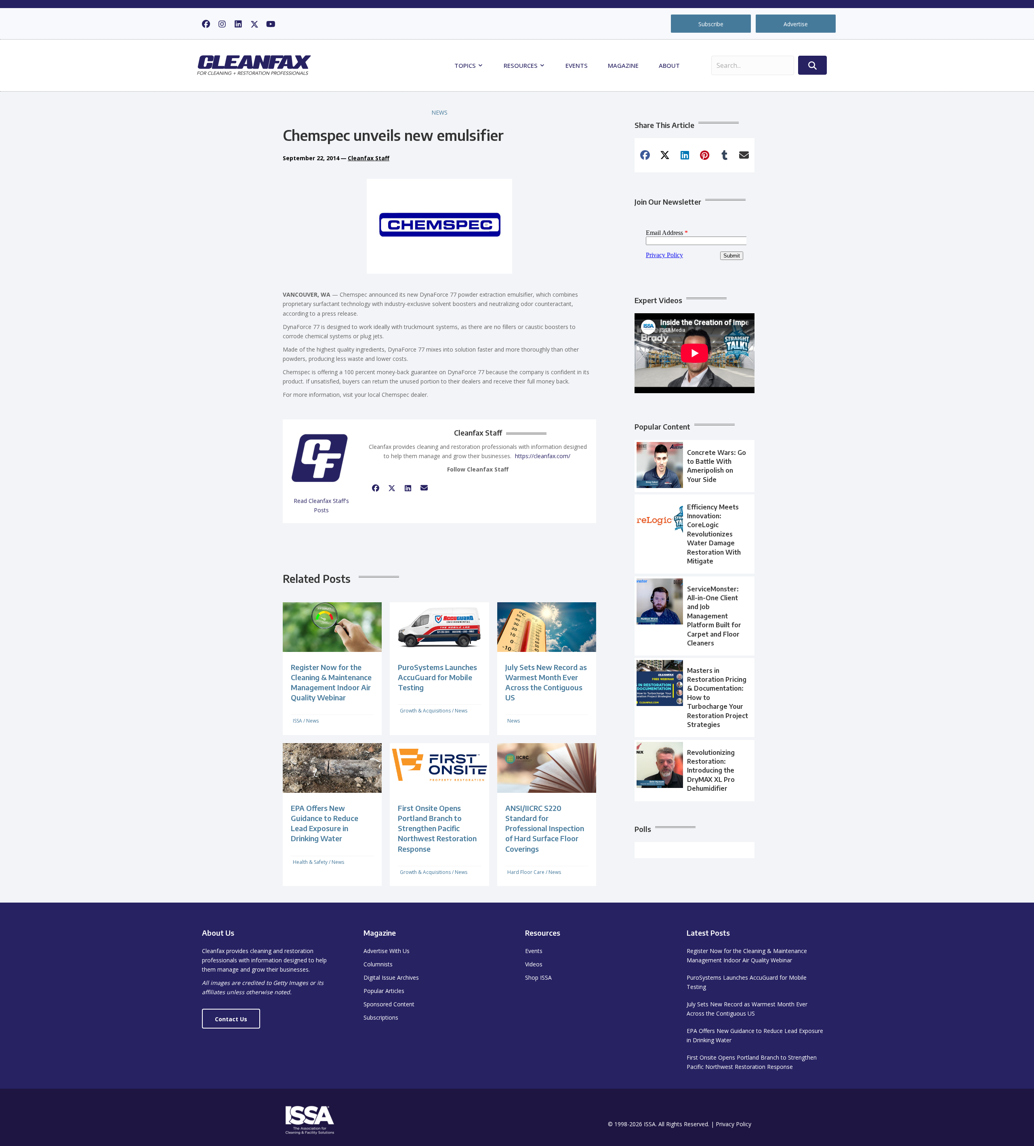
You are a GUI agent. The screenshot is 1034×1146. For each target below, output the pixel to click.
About (669, 65)
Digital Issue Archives (391, 977)
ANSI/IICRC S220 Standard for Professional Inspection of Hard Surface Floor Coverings (544, 828)
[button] (206, 24)
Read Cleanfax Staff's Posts (321, 505)
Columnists (378, 964)
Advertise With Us (387, 951)
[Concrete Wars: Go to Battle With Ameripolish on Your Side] (694, 466)
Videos (533, 964)
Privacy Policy (733, 1124)
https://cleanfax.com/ (542, 456)
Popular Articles (384, 991)
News (439, 112)
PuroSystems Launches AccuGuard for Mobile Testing (437, 677)
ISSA (297, 720)
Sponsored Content (389, 1004)
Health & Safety (310, 862)
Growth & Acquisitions (425, 710)
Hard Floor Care (525, 872)
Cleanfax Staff (368, 158)
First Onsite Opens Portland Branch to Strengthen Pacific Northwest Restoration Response (437, 828)
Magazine (623, 65)
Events (576, 65)
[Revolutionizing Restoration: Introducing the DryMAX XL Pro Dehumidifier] (694, 770)
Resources (521, 65)
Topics (465, 65)
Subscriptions (381, 1017)
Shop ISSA (538, 977)
